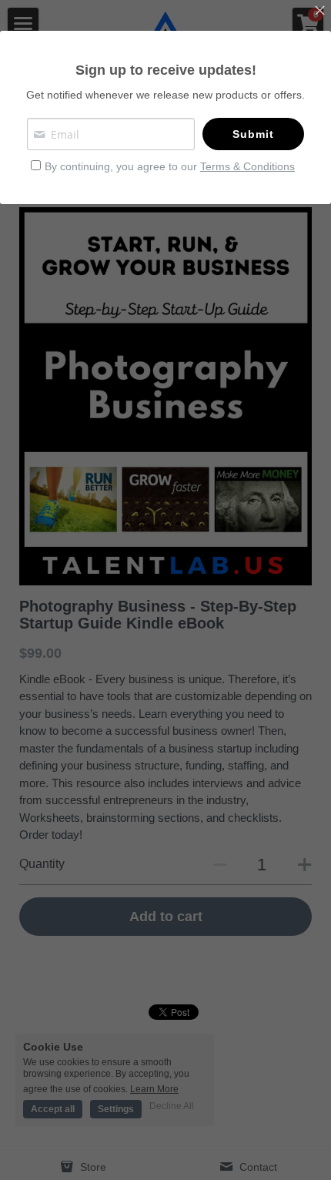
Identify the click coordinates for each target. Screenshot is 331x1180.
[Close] (319, 11)
